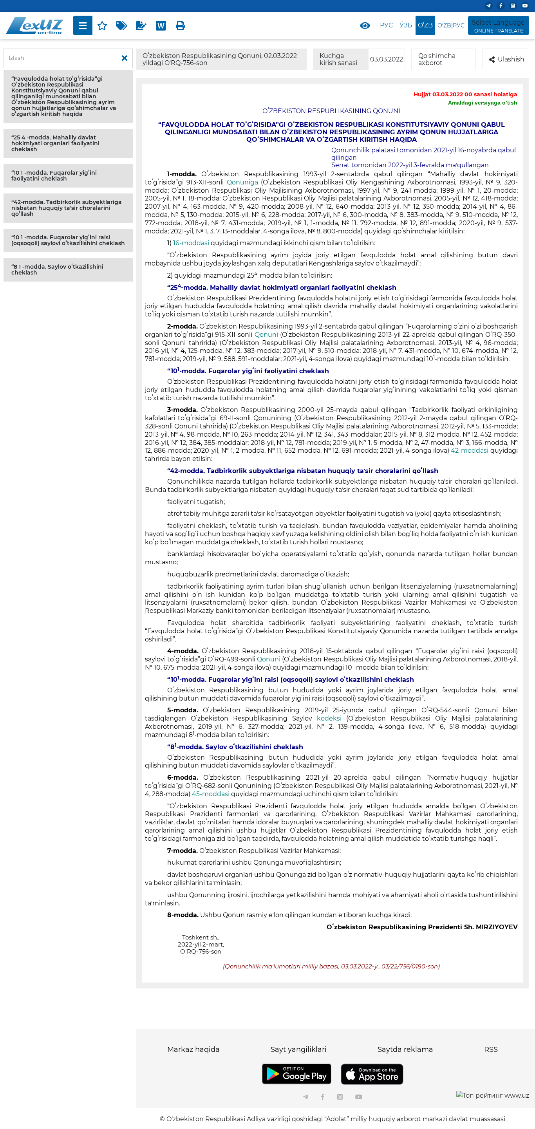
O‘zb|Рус (451, 25)
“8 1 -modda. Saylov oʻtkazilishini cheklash (57, 269)
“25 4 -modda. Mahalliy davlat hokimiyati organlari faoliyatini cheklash (55, 143)
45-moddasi (210, 794)
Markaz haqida (193, 1049)
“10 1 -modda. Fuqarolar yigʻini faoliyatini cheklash (54, 175)
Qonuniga (244, 182)
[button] (68, 96)
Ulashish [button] (511, 59)
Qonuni (267, 334)
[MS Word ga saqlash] (161, 25)
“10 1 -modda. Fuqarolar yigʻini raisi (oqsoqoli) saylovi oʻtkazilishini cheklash (68, 240)
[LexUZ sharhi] (141, 25)
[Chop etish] (180, 25)
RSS (491, 1049)
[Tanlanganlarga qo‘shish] (102, 25)
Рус (386, 25)
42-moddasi (470, 450)
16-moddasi (191, 243)
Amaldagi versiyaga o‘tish (482, 102)
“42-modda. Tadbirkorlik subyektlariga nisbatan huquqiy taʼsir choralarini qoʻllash (66, 208)
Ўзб (405, 25)
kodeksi (331, 718)
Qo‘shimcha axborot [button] (436, 59)
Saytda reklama (405, 1049)
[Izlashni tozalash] (124, 58)
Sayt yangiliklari (299, 1049)
